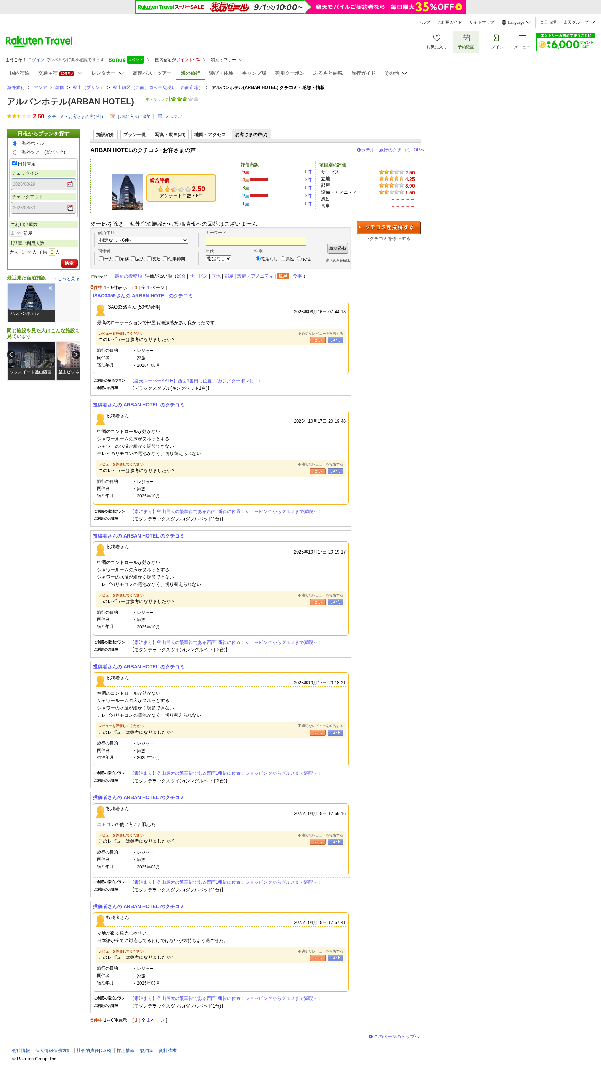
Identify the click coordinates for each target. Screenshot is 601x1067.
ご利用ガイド (449, 22)
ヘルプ (424, 22)
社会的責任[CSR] (94, 1050)
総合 (181, 276)
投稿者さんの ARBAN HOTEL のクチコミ (139, 404)
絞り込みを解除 (338, 260)
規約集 (146, 1050)
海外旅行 (16, 87)
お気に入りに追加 (134, 116)
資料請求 (168, 1050)
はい (318, 340)
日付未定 (27, 163)
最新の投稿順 (128, 276)
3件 (308, 179)
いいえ (335, 340)
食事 (297, 276)
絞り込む (337, 248)
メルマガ (173, 116)
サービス (199, 276)
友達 (156, 258)
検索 (69, 262)
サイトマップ (481, 22)
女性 (306, 258)
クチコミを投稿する (389, 227)
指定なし (269, 258)
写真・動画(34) (170, 134)
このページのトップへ (396, 1036)
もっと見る (68, 278)
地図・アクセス (210, 134)
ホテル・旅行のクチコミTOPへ (393, 149)
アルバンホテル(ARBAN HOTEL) (70, 101)
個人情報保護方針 (53, 1050)
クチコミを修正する (390, 238)
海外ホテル (33, 143)
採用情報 (126, 1050)
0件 (308, 171)
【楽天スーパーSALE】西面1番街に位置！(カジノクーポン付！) (195, 380)
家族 (124, 258)
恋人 (140, 258)
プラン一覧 (134, 134)
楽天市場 (548, 22)
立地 (216, 276)
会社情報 (21, 1050)
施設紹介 (105, 134)
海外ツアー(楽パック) (43, 152)
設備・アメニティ (255, 276)
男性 (290, 258)
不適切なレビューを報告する (320, 333)
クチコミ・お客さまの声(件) (75, 116)
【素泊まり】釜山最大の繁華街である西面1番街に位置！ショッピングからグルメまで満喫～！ (226, 511)
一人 (108, 258)
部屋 (228, 276)
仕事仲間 (176, 258)
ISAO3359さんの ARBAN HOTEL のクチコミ (143, 295)
